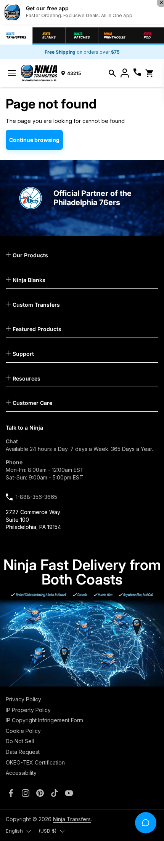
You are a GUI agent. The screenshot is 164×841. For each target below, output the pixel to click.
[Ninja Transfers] (39, 73)
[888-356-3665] (137, 73)
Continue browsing (34, 140)
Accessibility (21, 772)
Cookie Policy (23, 731)
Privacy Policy (23, 699)
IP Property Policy (28, 710)
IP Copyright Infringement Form (44, 720)
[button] (112, 73)
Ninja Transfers (72, 819)
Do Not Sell (20, 741)
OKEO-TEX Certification (35, 762)
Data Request (23, 752)
